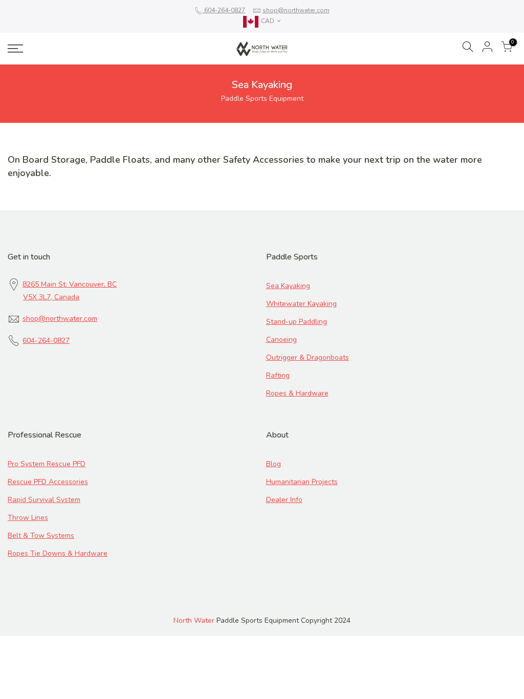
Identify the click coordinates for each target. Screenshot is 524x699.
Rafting (278, 375)
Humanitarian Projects (302, 482)
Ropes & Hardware (297, 393)
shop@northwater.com (296, 10)
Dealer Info (284, 500)
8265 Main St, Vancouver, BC (70, 284)
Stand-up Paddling (296, 321)
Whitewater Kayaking (301, 304)
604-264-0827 (224, 10)
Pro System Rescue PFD (46, 464)
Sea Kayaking (288, 286)
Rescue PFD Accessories (48, 482)
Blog (273, 464)
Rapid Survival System (44, 500)
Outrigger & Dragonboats (307, 357)
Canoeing (281, 339)
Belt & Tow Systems (41, 535)
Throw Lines (28, 517)
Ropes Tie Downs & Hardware (57, 553)
